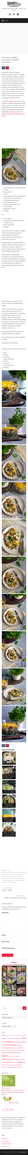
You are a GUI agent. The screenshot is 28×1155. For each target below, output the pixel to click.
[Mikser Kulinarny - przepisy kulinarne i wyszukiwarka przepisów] (8, 1086)
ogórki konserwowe (11, 1056)
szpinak (6, 1065)
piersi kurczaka (20, 1059)
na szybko (17, 1052)
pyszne (14, 1062)
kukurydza (19, 872)
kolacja (20, 1045)
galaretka (14, 1042)
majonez (15, 1048)
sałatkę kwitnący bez (15, 111)
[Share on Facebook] (3, 67)
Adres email (5, 941)
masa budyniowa (11, 1050)
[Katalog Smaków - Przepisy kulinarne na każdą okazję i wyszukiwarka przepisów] (14, 1092)
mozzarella (10, 1052)
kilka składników (11, 1045)
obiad (4, 1056)
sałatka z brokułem (13, 878)
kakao (3, 1045)
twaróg (13, 1065)
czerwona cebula (13, 1038)
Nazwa (4, 935)
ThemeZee (23, 1152)
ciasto (20, 1035)
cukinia (24, 1035)
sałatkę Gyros (12, 101)
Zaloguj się (5, 1138)
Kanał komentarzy (7, 1143)
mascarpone (18, 1050)
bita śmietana (9, 1035)
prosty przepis (7, 1062)
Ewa (6, 64)
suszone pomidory (12, 882)
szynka (10, 1065)
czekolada (5, 1038)
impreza (19, 1042)
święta (20, 1067)
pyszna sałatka (18, 874)
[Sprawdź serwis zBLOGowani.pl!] (14, 1102)
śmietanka (9, 1067)
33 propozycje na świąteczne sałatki (14, 964)
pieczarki (11, 874)
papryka (5, 1059)
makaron (20, 1048)
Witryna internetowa (8, 948)
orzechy (17, 1056)
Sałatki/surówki (8, 870)
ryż (16, 1062)
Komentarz (5, 912)
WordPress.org (6, 1146)
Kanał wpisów (6, 1141)
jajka (24, 1042)
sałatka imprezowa (11, 876)
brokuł (5, 872)
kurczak (12, 1048)
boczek (14, 1035)
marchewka (4, 1050)
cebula (17, 1035)
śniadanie (15, 1067)
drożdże (20, 1038)
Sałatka (4, 876)
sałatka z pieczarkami (14, 880)
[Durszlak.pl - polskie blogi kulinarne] (6, 1088)
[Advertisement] (14, 39)
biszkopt (4, 1035)
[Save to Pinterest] (7, 67)
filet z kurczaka (12, 872)
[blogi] (4, 1094)
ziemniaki (18, 1065)
